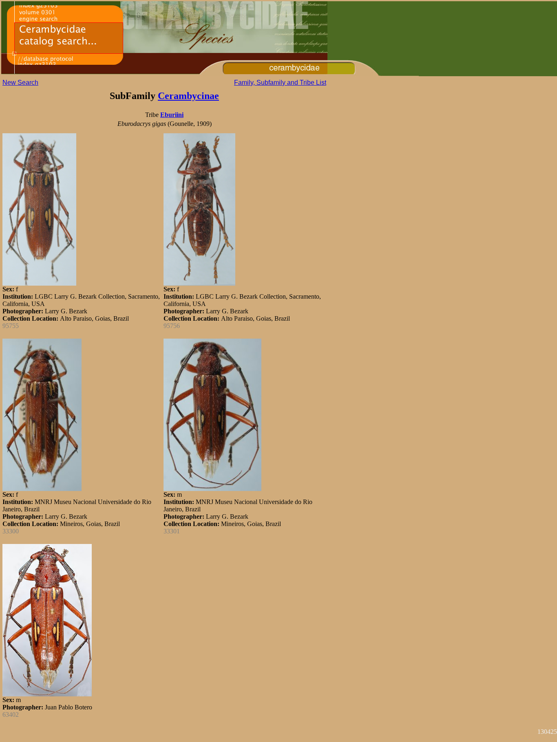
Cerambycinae (188, 95)
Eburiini (171, 114)
